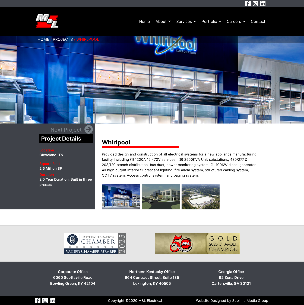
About (161, 21)
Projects (63, 39)
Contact (258, 21)
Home (144, 21)
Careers (234, 21)
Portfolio (209, 21)
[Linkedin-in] (262, 3)
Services (184, 21)
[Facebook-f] (248, 3)
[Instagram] (255, 3)
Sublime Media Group (250, 300)
